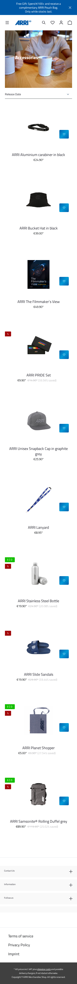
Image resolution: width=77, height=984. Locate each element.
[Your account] (61, 22)
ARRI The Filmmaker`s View (38, 301)
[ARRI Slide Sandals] (38, 647)
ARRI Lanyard (38, 527)
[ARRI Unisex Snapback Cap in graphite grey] (38, 421)
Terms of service (20, 936)
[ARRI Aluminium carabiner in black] (38, 127)
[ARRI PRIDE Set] (38, 348)
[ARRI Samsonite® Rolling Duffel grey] (38, 794)
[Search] (44, 22)
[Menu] (7, 22)
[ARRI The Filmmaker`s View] (38, 274)
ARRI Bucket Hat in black (39, 228)
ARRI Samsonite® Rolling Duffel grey (38, 821)
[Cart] (69, 22)
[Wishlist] (52, 22)
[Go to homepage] (23, 22)
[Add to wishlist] (64, 134)
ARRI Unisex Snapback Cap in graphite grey (38, 451)
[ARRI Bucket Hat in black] (38, 201)
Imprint (13, 954)
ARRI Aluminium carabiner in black (38, 154)
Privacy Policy (19, 945)
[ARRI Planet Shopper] (38, 720)
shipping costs (44, 969)
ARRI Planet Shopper (38, 748)
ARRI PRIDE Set (38, 375)
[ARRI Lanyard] (38, 500)
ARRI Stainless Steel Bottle (38, 601)
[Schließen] (70, 8)
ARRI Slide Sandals (38, 674)
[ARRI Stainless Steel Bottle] (38, 573)
